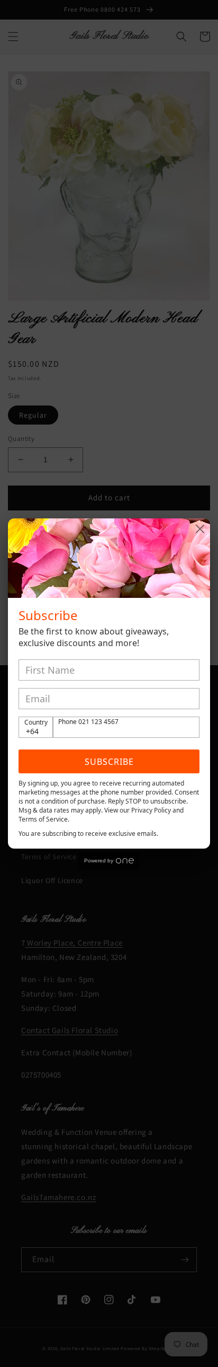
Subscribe (109, 762)
